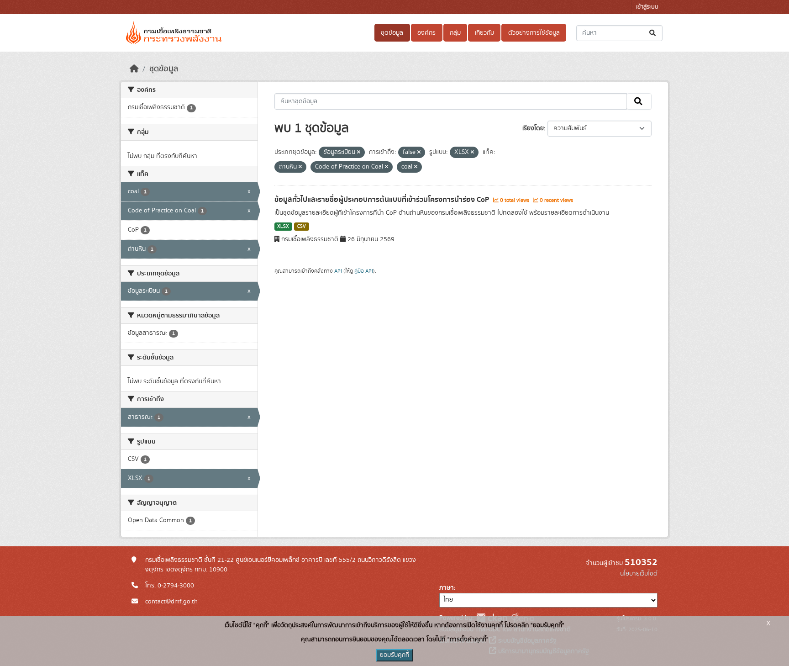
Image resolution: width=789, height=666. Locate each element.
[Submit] (653, 33)
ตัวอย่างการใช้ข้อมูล (534, 32)
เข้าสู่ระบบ (647, 7)
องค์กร (426, 32)
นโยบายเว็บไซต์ (639, 573)
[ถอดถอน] (358, 152)
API (338, 271)
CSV (301, 226)
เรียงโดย (533, 128)
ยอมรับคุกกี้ (394, 655)
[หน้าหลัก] (134, 69)
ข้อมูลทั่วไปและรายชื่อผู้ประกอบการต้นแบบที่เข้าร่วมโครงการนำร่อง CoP (382, 200)
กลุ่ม (455, 32)
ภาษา (446, 587)
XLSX (283, 226)
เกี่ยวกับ (484, 32)
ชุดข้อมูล (392, 32)
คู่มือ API (363, 271)
